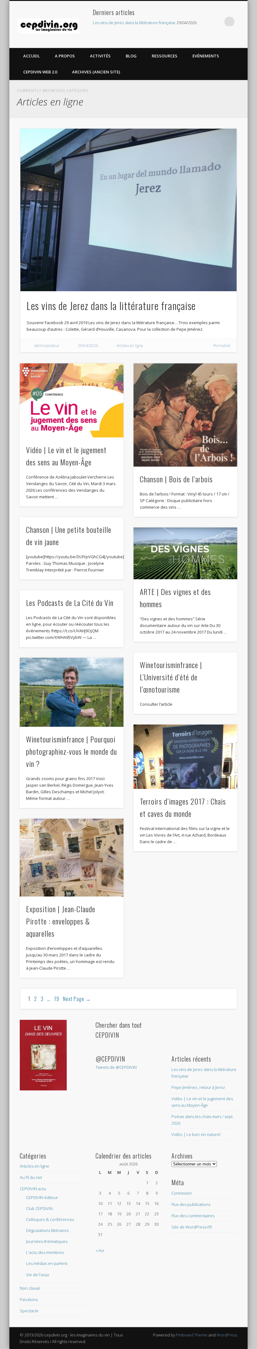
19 (56, 999)
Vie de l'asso (37, 1274)
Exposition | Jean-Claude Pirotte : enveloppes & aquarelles (60, 921)
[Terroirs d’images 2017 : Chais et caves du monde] (185, 757)
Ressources (164, 56)
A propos (65, 56)
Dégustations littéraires (47, 1230)
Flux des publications (190, 1204)
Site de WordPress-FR (191, 1227)
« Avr (100, 1250)
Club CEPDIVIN (39, 1208)
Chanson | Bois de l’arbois (176, 478)
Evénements (205, 56)
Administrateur (47, 345)
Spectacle (29, 1311)
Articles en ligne (130, 345)
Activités (100, 56)
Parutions (29, 1299)
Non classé (30, 1288)
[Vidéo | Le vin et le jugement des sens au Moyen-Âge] (71, 400)
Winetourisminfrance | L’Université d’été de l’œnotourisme (171, 677)
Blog (131, 56)
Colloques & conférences (50, 1219)
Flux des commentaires (192, 1215)
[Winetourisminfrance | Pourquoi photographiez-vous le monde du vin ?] (71, 692)
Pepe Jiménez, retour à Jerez (198, 1087)
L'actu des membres (45, 1252)
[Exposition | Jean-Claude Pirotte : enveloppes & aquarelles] (71, 858)
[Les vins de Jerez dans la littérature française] (128, 210)
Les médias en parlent (46, 1263)
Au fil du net (31, 1177)
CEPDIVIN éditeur (42, 1197)
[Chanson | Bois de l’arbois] (185, 415)
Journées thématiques (46, 1241)
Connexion (181, 1193)
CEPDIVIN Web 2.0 (40, 72)
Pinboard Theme (191, 1335)
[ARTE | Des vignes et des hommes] (185, 553)
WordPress (227, 1335)
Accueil (31, 56)
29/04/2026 (88, 345)
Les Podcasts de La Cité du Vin (69, 602)
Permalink (221, 345)
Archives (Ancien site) (96, 72)
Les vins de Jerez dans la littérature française (134, 22)
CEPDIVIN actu (33, 1188)
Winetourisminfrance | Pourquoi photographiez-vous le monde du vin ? (71, 751)
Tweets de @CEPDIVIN (116, 1067)
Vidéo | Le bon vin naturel (195, 1134)
